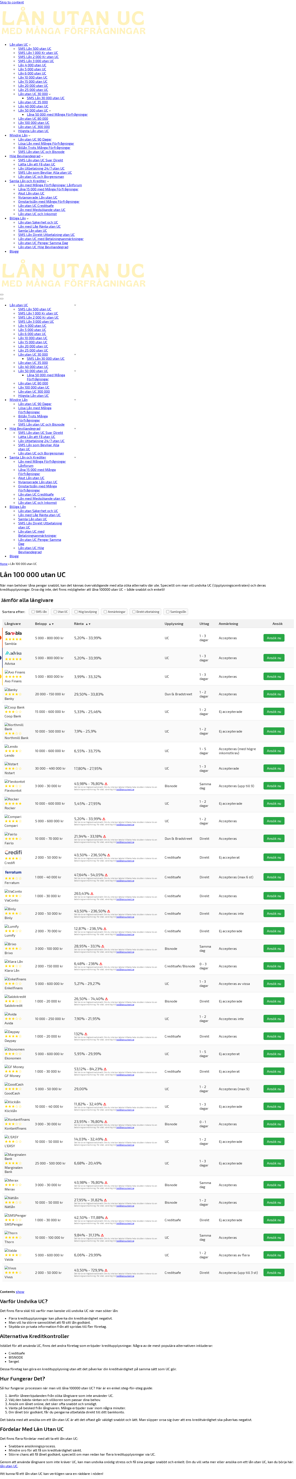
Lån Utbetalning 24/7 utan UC (41, 168)
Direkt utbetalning (148, 611)
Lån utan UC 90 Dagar (35, 139)
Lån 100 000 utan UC (33, 122)
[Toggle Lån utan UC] (75, 305)
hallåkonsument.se (125, 789)
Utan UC (63, 611)
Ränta (79, 623)
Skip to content (12, 2)
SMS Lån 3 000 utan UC (36, 61)
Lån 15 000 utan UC (32, 81)
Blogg (14, 251)
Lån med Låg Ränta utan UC (39, 226)
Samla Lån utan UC (32, 230)
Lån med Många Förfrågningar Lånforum (50, 185)
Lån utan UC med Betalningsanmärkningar (51, 239)
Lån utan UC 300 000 (34, 127)
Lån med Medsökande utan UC (41, 210)
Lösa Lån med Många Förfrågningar (46, 143)
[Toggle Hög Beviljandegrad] (75, 428)
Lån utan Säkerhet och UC (38, 222)
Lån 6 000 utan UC (32, 73)
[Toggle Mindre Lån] (75, 399)
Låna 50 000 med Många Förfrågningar (57, 114)
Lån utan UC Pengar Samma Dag (43, 243)
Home (4, 564)
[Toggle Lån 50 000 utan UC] (75, 371)
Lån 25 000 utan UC (33, 90)
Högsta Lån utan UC (33, 131)
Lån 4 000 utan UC (32, 65)
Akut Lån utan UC (31, 193)
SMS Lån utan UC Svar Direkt (40, 160)
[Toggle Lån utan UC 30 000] (75, 354)
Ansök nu (274, 638)
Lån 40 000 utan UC (33, 106)
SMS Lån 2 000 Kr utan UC (38, 57)
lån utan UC (9, 1466)
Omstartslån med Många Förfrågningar (49, 201)
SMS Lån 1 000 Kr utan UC (38, 52)
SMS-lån (41, 611)
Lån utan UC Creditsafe (36, 205)
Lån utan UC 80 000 (33, 118)
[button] (30, 44)
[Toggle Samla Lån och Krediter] (75, 457)
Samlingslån (178, 611)
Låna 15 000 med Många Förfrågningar (48, 189)
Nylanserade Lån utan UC (37, 197)
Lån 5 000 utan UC (32, 69)
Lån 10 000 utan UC (32, 77)
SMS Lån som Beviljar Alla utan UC (45, 172)
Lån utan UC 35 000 (33, 102)
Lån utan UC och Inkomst (37, 214)
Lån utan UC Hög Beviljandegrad (43, 247)
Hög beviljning (88, 611)
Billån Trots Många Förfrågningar (44, 147)
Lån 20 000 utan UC (33, 85)
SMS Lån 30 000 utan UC (46, 98)
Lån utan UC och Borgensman (41, 176)
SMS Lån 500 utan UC (34, 48)
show (20, 1291)
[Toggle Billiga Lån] (75, 506)
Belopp (41, 623)
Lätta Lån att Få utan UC (36, 164)
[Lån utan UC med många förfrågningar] (74, 36)
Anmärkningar (116, 611)
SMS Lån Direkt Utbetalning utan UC (46, 234)
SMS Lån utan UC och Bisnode (41, 151)
